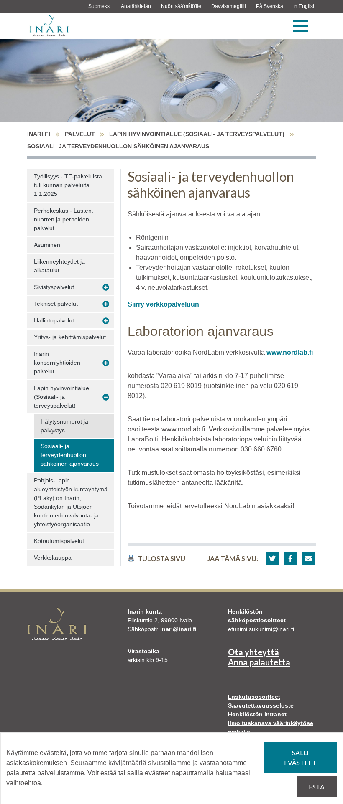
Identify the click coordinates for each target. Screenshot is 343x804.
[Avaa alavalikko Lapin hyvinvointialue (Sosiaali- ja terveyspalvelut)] (105, 397)
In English (304, 6)
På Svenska (269, 6)
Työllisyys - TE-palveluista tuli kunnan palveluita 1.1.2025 (68, 185)
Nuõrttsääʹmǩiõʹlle (181, 6)
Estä (317, 787)
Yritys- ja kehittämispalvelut (70, 337)
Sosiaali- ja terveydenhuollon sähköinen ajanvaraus (70, 455)
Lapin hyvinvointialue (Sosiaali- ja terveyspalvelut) (196, 134)
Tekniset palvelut (56, 303)
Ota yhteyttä (253, 652)
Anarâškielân (136, 6)
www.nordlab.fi (289, 352)
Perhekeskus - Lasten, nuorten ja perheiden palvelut (63, 219)
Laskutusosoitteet (254, 696)
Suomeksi (99, 6)
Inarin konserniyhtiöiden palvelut (57, 362)
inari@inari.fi (178, 629)
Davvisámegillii (228, 6)
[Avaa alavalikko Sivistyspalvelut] (105, 287)
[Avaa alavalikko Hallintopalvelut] (105, 321)
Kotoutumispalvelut (59, 541)
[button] (272, 558)
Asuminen (47, 244)
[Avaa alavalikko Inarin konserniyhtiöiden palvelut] (105, 363)
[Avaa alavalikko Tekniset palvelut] (105, 304)
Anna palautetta (259, 662)
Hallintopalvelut (54, 320)
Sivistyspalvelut (54, 287)
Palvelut (80, 134)
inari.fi (38, 134)
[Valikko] (300, 25)
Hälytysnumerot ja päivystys (64, 426)
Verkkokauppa (53, 557)
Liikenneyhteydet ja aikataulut (59, 266)
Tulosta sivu (161, 558)
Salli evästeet (300, 757)
